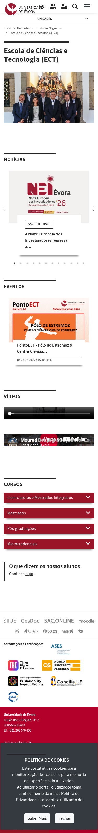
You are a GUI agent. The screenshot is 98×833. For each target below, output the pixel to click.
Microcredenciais (22, 544)
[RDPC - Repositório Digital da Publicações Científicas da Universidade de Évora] (17, 630)
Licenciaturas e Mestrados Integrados (40, 497)
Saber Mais (37, 818)
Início (7, 28)
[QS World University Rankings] (61, 665)
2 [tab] (53, 103)
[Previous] (4, 207)
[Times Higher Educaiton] (21, 665)
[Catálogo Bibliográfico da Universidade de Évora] (31, 630)
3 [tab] (27, 263)
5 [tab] (39, 263)
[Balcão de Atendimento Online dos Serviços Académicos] (59, 620)
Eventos (14, 287)
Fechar (65, 818)
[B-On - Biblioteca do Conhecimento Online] (80, 630)
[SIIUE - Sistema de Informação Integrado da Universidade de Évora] (10, 620)
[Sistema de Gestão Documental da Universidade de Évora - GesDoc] (30, 620)
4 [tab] (33, 263)
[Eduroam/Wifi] (67, 630)
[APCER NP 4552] (13, 696)
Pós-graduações (21, 528)
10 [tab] (71, 263)
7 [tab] (52, 263)
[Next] (94, 207)
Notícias (14, 159)
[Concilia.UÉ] (66, 681)
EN (41, 6)
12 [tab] (83, 263)
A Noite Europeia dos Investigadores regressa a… (46, 240)
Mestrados (16, 513)
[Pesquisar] (75, 6)
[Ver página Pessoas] (53, 6)
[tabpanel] (49, 97)
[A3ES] (60, 649)
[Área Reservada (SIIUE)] (64, 6)
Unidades (44, 18)
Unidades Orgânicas (49, 28)
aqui (29, 573)
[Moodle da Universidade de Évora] (86, 620)
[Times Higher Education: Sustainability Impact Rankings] (25, 681)
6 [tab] (46, 263)
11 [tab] (77, 263)
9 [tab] (64, 263)
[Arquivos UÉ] (50, 630)
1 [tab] (45, 103)
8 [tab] (58, 263)
